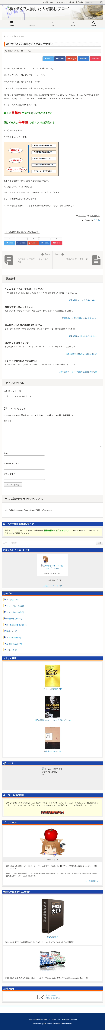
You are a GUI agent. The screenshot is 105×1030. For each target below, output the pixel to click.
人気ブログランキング (52, 585)
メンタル (27, 51)
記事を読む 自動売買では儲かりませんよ (79, 318)
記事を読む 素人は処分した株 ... (83, 336)
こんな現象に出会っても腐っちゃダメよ (24, 289)
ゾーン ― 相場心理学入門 (52, 689)
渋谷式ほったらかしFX (52, 751)
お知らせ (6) (11, 650)
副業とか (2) (11, 631)
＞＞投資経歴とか (92, 881)
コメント (7, 421)
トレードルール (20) (15, 606)
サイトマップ (62, 2)
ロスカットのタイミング (17, 343)
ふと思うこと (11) (14, 644)
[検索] (101, 2)
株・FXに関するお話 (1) (16, 625)
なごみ (97, 220)
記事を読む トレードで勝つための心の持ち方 (78, 372)
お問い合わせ (49, 2)
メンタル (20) (12, 600)
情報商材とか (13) (14, 618)
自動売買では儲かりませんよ (19, 307)
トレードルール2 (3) (15, 612)
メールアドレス (11, 463)
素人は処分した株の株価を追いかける (23, 325)
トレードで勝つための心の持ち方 (21, 361)
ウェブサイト (9, 474)
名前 (6, 453)
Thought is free (66, 1024)
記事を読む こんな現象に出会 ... (83, 300)
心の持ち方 (95, 216)
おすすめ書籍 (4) (13, 637)
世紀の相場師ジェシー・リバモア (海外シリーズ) (53, 720)
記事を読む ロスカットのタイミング (81, 354)
